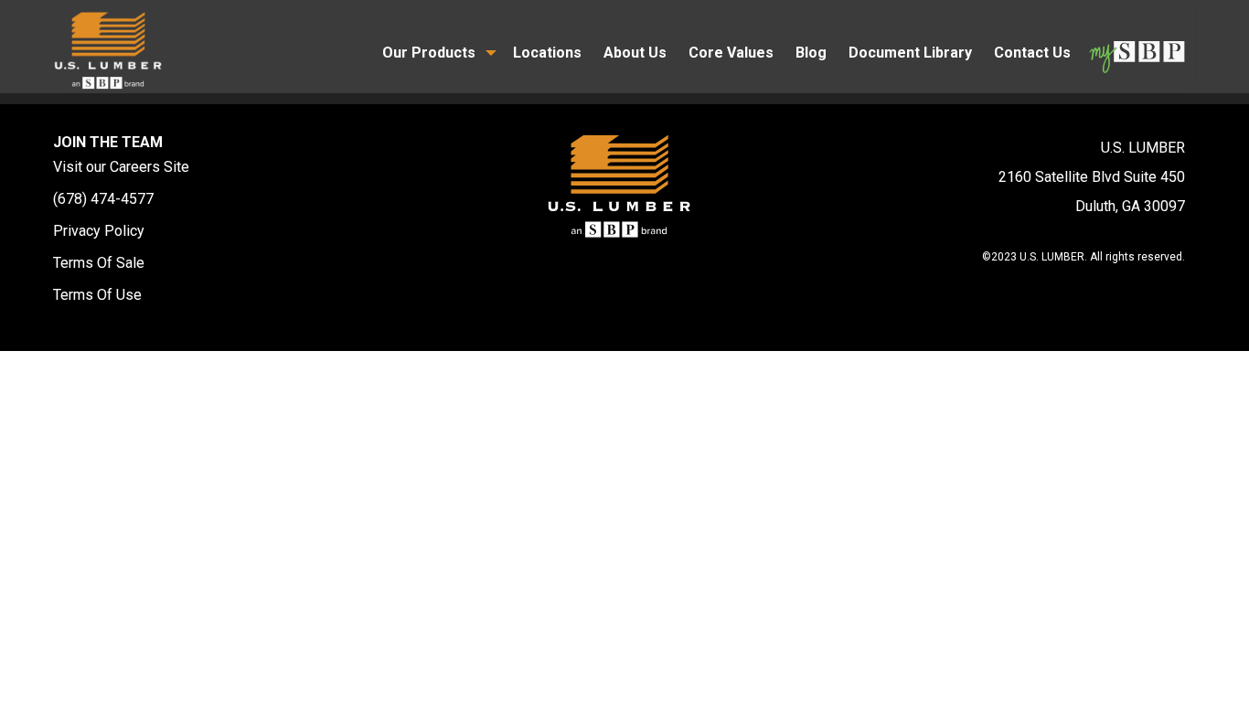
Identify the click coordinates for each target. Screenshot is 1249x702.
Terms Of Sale (98, 262)
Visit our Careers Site (121, 167)
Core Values (731, 52)
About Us (635, 52)
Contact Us (1032, 52)
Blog (811, 52)
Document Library (910, 52)
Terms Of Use (97, 294)
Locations (547, 52)
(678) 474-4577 (103, 198)
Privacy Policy (98, 230)
